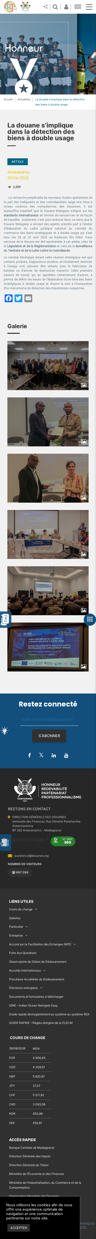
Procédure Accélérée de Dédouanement (36, 979)
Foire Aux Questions (22, 953)
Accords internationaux (25, 970)
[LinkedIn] (53, 755)
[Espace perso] (65, 7)
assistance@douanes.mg (31, 855)
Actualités (24, 99)
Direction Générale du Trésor (28, 1165)
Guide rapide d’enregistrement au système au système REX (49, 1014)
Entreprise (16, 935)
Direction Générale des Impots (29, 1156)
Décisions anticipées (23, 988)
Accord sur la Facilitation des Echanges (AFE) (40, 944)
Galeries (14, 918)
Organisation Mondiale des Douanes (34, 1196)
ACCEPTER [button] (18, 1228)
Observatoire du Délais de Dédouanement (37, 961)
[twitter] (41, 755)
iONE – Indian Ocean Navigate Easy (33, 1005)
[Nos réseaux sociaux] (46, 7)
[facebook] (29, 755)
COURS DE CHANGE (27, 1037)
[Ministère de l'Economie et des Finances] (10, 7)
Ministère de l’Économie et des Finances (36, 1174)
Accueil (8, 99)
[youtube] (66, 755)
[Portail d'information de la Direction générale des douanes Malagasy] (25, 7)
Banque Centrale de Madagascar (31, 1147)
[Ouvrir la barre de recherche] (55, 7)
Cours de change (20, 909)
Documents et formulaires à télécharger (36, 996)
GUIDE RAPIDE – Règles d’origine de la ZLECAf (41, 1023)
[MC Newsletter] (78, 7)
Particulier (16, 926)
